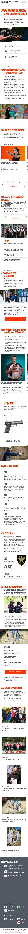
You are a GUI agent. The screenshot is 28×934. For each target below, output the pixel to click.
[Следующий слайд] (27, 111)
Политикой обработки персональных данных (14, 931)
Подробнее (15, 218)
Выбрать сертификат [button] (15, 319)
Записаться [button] (13, 186)
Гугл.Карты (11, 910)
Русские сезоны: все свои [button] (10, 759)
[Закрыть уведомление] (27, 929)
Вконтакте (24, 919)
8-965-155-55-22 (12, 871)
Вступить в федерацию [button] (15, 671)
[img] (4, 2)
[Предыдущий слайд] (1, 111)
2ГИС (22, 907)
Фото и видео (9, 254)
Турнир (6, 240)
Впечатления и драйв (11, 260)
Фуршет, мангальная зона (13, 249)
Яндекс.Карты (11, 907)
